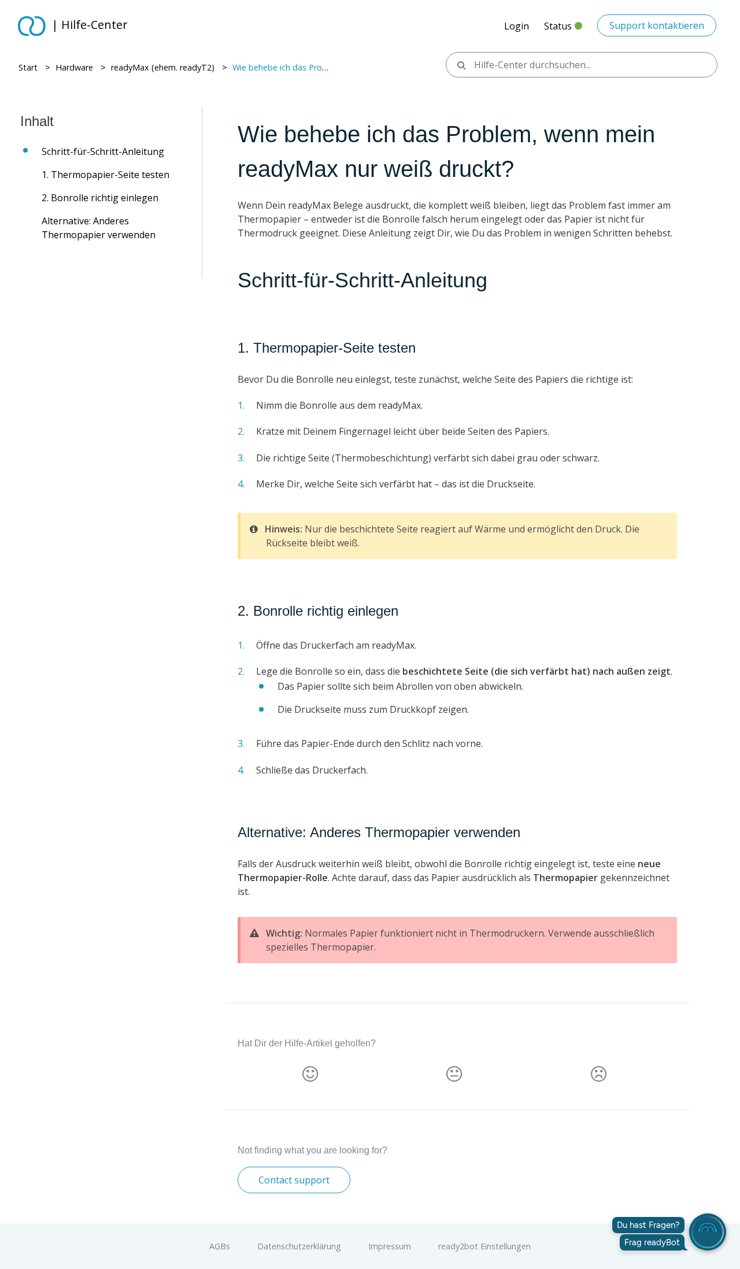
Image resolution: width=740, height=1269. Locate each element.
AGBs (220, 1246)
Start (28, 67)
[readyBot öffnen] (707, 1231)
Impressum (390, 1246)
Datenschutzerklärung (300, 1246)
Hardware (74, 67)
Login (516, 26)
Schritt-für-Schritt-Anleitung (103, 151)
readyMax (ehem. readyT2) (162, 67)
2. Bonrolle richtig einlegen (100, 197)
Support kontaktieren (656, 25)
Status (563, 29)
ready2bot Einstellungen (484, 1246)
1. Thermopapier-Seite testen (105, 174)
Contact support (294, 1180)
